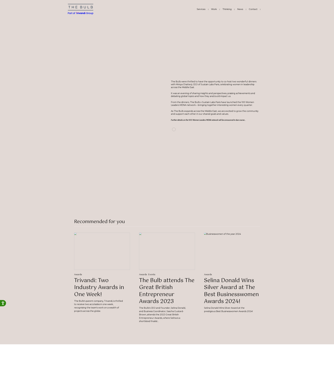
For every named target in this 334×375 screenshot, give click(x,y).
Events (151, 275)
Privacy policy (219, 369)
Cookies (232, 369)
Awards (78, 275)
